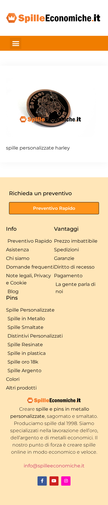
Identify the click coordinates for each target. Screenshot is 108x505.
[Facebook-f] (42, 481)
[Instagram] (65, 481)
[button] (15, 43)
